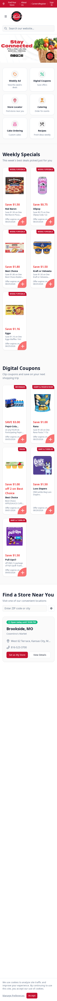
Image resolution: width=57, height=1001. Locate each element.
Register (42, 4)
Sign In (52, 3)
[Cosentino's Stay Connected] (28, 48)
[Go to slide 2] (24, 59)
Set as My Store (17, 654)
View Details (39, 654)
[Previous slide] (4, 48)
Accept (31, 995)
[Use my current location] (51, 608)
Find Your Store (12, 3)
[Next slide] (52, 48)
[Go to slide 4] (33, 59)
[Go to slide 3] (29, 59)
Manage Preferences (14, 995)
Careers (35, 4)
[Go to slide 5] (37, 59)
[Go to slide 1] (19, 59)
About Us (23, 3)
